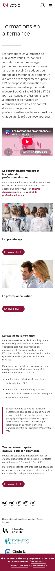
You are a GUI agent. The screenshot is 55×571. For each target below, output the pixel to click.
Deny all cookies (19, 565)
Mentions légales (9, 519)
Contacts (5, 522)
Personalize (39, 565)
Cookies (40, 519)
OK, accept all (38, 562)
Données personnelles (26, 519)
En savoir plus (11, 252)
